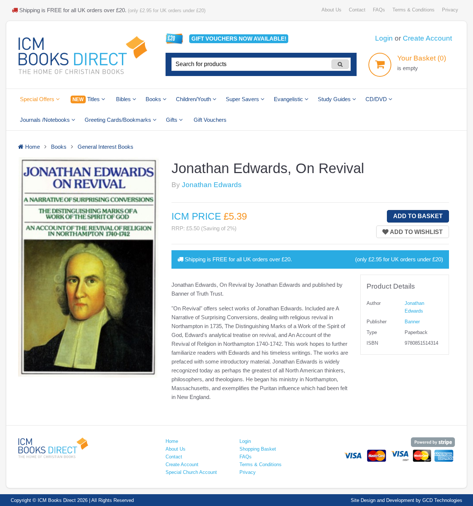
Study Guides (335, 99)
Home (172, 441)
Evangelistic (289, 99)
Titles (86, 99)
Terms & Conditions (413, 10)
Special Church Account (191, 472)
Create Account (427, 38)
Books (154, 99)
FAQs (379, 10)
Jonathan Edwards (212, 185)
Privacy (450, 10)
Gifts (172, 120)
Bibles (124, 99)
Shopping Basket (257, 449)
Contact (357, 10)
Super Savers (243, 99)
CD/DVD (376, 99)
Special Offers (38, 99)
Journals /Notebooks (45, 120)
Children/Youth (194, 99)
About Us (331, 10)
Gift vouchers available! (238, 38)
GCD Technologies (442, 500)
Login (384, 38)
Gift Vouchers (210, 120)
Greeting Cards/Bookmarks (119, 120)
